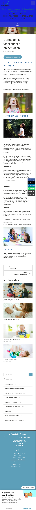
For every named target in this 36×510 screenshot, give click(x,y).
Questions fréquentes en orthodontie (14, 420)
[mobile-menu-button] (33, 3)
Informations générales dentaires (13, 393)
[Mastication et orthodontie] (18, 331)
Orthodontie (8, 411)
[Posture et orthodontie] (18, 351)
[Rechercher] (31, 374)
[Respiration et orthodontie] (18, 290)
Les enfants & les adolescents (12, 406)
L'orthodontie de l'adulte (11, 397)
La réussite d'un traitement (11, 402)
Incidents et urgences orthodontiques (14, 388)
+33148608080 (19, 445)
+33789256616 (19, 443)
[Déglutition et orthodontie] (18, 310)
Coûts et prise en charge (11, 384)
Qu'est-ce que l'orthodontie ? (12, 415)
